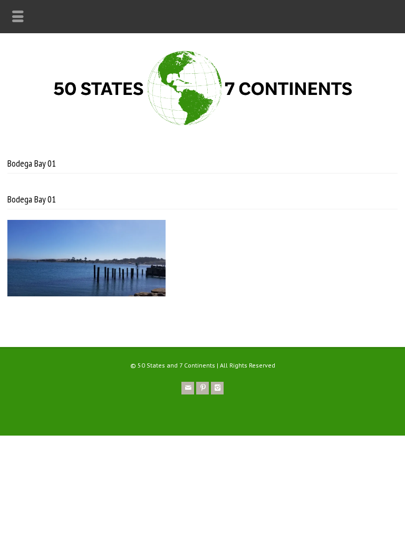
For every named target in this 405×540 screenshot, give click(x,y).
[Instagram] (217, 388)
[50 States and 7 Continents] (203, 125)
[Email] (187, 388)
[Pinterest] (202, 388)
